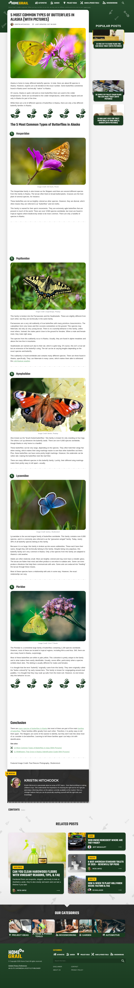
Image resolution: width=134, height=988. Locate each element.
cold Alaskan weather (21, 361)
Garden (56, 3)
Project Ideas (72, 3)
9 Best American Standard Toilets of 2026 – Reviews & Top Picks (106, 863)
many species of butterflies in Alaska (33, 728)
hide (23, 810)
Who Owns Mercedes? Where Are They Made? (105, 841)
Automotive (42, 3)
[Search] (123, 960)
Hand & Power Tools (91, 3)
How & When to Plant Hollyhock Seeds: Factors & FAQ (105, 884)
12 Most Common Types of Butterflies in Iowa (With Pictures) (38, 748)
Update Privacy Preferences (17, 966)
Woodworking (112, 3)
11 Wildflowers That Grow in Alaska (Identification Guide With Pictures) (42, 752)
